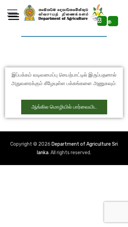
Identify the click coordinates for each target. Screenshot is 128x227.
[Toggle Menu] (12, 16)
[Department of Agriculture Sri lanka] (64, 13)
